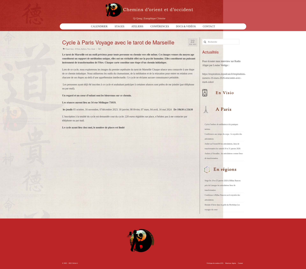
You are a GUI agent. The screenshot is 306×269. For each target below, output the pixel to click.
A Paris (77, 49)
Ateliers (83, 49)
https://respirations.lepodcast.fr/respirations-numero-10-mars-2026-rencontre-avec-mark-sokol (224, 78)
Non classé (91, 49)
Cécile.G (75, 263)
